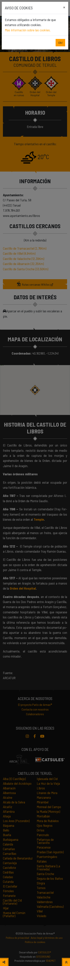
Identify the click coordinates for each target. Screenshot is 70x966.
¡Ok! (60, 42)
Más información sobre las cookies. (28, 30)
